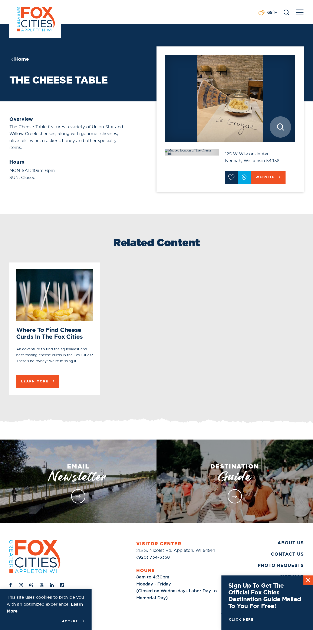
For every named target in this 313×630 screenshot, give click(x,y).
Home (21, 59)
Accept (70, 621)
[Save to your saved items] (231, 177)
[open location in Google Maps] (192, 151)
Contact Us (287, 554)
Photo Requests (281, 565)
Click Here (241, 619)
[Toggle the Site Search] (286, 12)
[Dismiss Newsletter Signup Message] (308, 580)
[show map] (244, 177)
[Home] (34, 556)
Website (265, 177)
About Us (290, 543)
